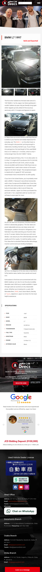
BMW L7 (18, 142)
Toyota (8, 294)
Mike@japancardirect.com (16, 545)
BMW (16, 291)
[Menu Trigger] (38, 2)
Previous (5, 67)
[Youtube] (21, 487)
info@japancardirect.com (16, 562)
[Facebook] (15, 487)
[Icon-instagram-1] (26, 487)
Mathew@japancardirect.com (17, 501)
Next (37, 67)
